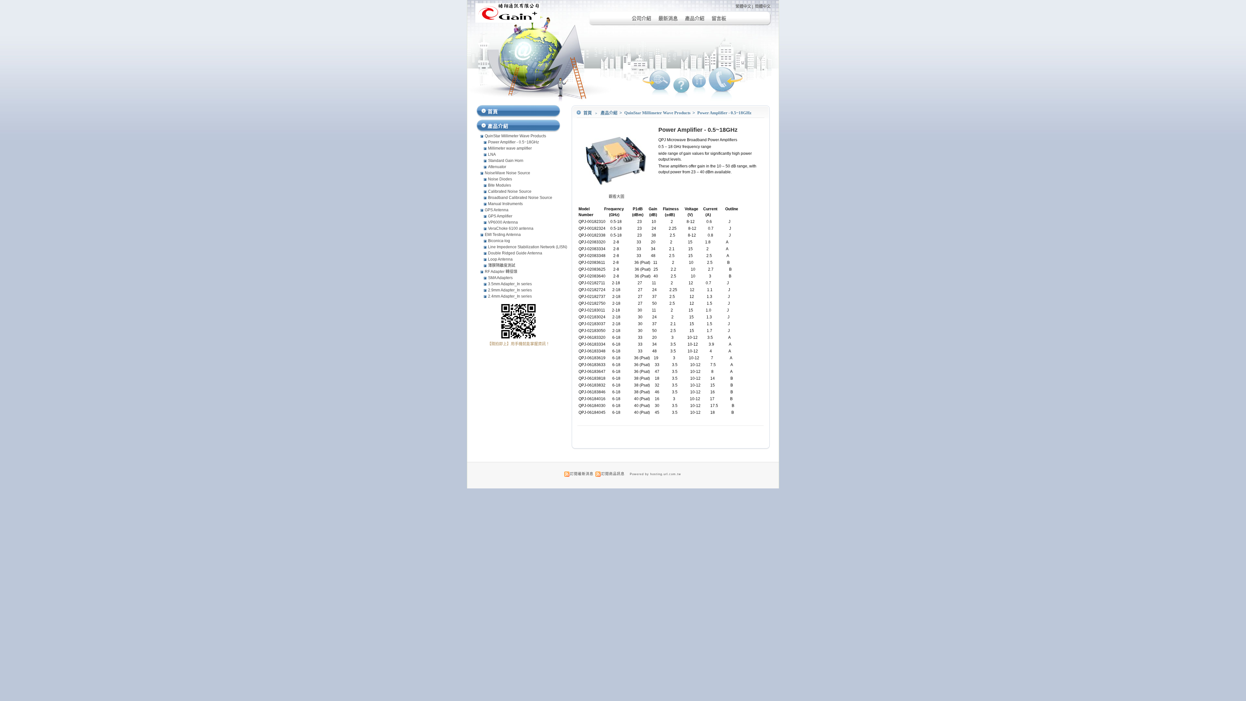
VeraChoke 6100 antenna (510, 228)
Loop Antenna (500, 259)
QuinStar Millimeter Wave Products (657, 112)
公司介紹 (641, 18)
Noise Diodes (500, 179)
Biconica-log (499, 241)
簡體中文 (763, 6)
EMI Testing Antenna (503, 234)
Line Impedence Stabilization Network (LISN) (527, 247)
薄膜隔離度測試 (501, 265)
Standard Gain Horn (505, 160)
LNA (492, 154)
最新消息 (668, 18)
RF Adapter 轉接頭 (501, 271)
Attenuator (497, 167)
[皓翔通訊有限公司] (507, 21)
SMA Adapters (500, 278)
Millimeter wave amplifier (510, 148)
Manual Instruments (505, 204)
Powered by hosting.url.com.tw (655, 474)
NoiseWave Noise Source (507, 173)
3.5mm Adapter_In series (510, 284)
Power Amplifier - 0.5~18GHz (724, 112)
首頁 (587, 112)
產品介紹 (694, 18)
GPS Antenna (496, 210)
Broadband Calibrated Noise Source (520, 197)
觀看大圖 (616, 196)
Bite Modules (499, 185)
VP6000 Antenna (503, 222)
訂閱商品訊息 (613, 474)
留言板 (719, 18)
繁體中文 (743, 6)
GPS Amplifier (500, 216)
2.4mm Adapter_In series (510, 296)
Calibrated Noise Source (509, 191)
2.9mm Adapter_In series (510, 290)
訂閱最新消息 (581, 474)
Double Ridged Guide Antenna (515, 253)
